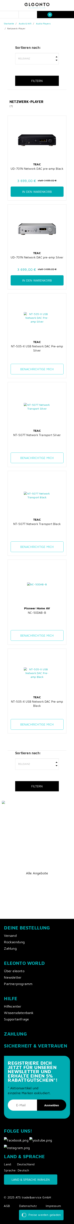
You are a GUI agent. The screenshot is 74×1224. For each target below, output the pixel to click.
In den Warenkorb (37, 191)
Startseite (9, 23)
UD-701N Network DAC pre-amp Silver (37, 257)
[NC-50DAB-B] (37, 584)
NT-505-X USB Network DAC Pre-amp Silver (37, 348)
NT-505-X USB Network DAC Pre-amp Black (37, 703)
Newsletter (12, 977)
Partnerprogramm (18, 984)
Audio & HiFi (25, 23)
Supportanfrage (16, 1019)
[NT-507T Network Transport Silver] (37, 406)
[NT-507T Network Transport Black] (37, 495)
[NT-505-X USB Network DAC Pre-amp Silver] (37, 318)
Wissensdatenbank (18, 1013)
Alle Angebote (37, 873)
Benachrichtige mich (37, 369)
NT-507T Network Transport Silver (37, 435)
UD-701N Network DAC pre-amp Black (37, 168)
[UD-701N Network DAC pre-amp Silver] (37, 229)
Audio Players (43, 23)
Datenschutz (28, 1206)
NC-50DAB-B (37, 612)
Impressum (53, 1206)
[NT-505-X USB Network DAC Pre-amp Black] (37, 673)
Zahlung (10, 948)
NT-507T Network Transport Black (37, 524)
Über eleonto (14, 971)
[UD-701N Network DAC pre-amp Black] (37, 140)
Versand (10, 936)
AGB (7, 1206)
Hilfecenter (12, 1006)
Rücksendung (14, 942)
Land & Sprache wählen (31, 1179)
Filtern (37, 80)
